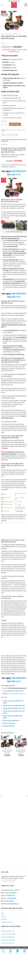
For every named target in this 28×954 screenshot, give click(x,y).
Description (4, 141)
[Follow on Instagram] (5, 880)
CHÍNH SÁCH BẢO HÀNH (8, 934)
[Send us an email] (11, 880)
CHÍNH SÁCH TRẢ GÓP (7, 940)
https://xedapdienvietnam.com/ (17, 693)
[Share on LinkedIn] (16, 135)
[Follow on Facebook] (2, 880)
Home (2, 34)
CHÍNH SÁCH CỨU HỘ (7, 943)
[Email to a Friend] (11, 135)
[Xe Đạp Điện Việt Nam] (14, 5)
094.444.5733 (11, 895)
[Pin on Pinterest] (14, 135)
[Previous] (1, 799)
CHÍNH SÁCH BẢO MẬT (8, 937)
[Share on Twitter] (8, 135)
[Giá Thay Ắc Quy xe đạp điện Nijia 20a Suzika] (21, 741)
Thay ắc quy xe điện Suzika (13, 34)
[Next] (27, 799)
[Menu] (2, 5)
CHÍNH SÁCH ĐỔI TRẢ (7, 931)
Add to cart (15, 124)
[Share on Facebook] (5, 135)
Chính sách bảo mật (7, 922)
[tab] (14, 141)
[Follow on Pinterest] (14, 880)
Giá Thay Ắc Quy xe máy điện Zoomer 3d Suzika (7, 751)
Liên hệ (3, 916)
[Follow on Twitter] (8, 880)
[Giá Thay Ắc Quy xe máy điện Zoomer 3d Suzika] (7, 741)
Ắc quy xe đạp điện (8, 726)
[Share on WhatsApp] (2, 135)
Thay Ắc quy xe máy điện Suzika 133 (14, 708)
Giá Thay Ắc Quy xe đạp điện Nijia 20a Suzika (21, 751)
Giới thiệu (4, 919)
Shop (2, 913)
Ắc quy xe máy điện (11, 130)
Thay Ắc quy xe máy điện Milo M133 (14, 705)
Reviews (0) (4, 144)
